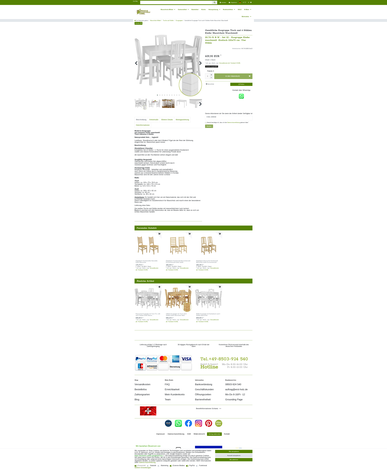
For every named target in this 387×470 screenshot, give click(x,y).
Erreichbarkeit (172, 389)
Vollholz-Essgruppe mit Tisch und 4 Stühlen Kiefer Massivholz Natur (176, 314)
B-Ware (247, 9)
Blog (137, 399)
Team (168, 399)
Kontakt (227, 434)
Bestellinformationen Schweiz (207, 408)
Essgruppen (179, 20)
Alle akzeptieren (234, 451)
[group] (148, 245)
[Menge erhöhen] (211, 74)
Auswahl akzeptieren (233, 455)
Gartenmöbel (182, 9)
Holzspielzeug (214, 9)
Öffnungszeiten (203, 394)
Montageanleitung (182, 120)
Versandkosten (142, 384)
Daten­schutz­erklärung (176, 434)
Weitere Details (167, 120)
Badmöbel (194, 9)
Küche (203, 9)
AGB (189, 434)
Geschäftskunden (204, 389)
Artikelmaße (153, 120)
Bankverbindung (203, 384)
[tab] (141, 120)
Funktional (203, 465)
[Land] (240, 2)
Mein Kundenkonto (175, 394)
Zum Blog (135, 1)
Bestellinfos (141, 389)
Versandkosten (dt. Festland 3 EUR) (229, 63)
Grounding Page (234, 399)
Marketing (164, 465)
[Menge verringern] (211, 77)
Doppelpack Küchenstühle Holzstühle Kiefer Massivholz (146, 261)
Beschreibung (141, 120)
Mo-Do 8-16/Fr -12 (235, 394)
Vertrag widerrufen (214, 434)
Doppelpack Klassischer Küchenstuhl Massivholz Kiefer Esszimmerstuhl (207, 261)
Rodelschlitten (228, 9)
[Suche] (214, 2)
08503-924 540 (233, 384)
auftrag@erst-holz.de (236, 389)
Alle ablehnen (233, 459)
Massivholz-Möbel (167, 9)
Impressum (160, 434)
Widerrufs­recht (199, 434)
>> (219, 408)
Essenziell (142, 465)
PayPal (192, 465)
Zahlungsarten (142, 394)
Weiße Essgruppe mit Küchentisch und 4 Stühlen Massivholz (208, 314)
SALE (239, 9)
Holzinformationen (143, 125)
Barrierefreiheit (203, 399)
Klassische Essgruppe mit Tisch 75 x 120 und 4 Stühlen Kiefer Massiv (148, 314)
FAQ (167, 384)
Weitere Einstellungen (143, 468)
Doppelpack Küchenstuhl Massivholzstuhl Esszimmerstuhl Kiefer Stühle (178, 261)
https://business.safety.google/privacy (149, 456)
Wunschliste (210, 84)
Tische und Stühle (168, 20)
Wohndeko (246, 16)
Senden (209, 126)
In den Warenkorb (232, 76)
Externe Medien (179, 465)
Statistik (153, 465)
